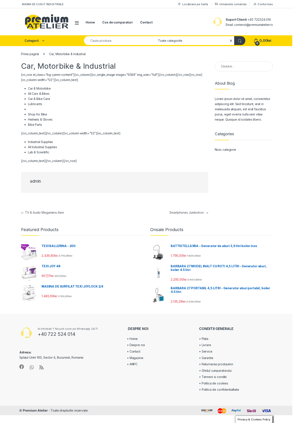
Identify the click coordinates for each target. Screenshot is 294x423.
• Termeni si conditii (213, 377)
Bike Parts (35, 124)
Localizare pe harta (195, 4)
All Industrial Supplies (42, 147)
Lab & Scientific (38, 152)
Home (90, 22)
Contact (146, 22)
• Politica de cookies (213, 383)
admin (35, 181)
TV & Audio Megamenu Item (42, 212)
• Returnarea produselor (216, 364)
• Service (205, 351)
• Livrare (205, 345)
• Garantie (206, 358)
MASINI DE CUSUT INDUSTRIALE (42, 4)
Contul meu (265, 4)
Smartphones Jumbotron (188, 212)
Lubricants (35, 104)
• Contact (133, 351)
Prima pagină (30, 54)
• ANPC (132, 364)
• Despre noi (136, 345)
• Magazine (135, 358)
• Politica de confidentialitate (219, 389)
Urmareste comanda (232, 4)
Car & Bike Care (39, 99)
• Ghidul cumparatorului (215, 370)
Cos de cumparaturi (117, 22)
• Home (132, 339)
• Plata (203, 339)
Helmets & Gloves (40, 119)
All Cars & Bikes (39, 93)
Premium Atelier (35, 410)
